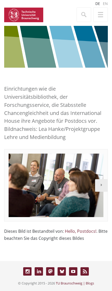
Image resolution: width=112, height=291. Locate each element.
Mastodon (50, 271)
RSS (84, 271)
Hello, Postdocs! (80, 231)
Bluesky (62, 271)
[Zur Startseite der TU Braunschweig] (23, 14)
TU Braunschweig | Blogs (75, 283)
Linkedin (39, 271)
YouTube (73, 271)
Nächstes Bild (101, 185)
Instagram (27, 271)
